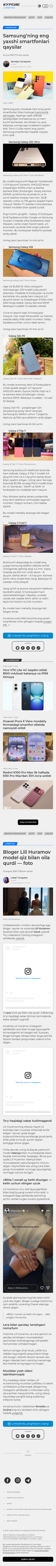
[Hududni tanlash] (39, 6)
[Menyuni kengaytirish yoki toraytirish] (51, 6)
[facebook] (7, 1480)
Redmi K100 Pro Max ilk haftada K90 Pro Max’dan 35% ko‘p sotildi (27, 774)
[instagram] (18, 1480)
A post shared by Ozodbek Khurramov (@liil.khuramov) (28, 1007)
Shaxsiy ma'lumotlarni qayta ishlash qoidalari (29, 1509)
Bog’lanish (12, 1521)
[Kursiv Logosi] (11, 4)
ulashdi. (20, 938)
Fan (40, 17)
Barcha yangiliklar (15, 17)
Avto (31, 17)
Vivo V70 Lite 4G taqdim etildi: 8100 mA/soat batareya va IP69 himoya (25, 673)
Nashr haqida (13, 1492)
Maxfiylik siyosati (15, 1498)
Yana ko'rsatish (28, 822)
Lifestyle (9, 8)
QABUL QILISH (28, 1559)
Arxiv (9, 1503)
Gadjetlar (11, 27)
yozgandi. (17, 1413)
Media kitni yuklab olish (18, 1515)
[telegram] (28, 1480)
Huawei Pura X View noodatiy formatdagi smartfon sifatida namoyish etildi (24, 724)
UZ (45, 6)
